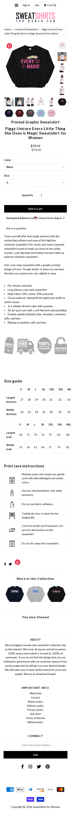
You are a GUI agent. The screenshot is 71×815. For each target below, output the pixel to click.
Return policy (35, 701)
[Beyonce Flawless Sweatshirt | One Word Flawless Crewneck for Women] (56, 602)
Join (37, 5)
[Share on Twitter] (10, 564)
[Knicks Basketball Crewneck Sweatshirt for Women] (35, 602)
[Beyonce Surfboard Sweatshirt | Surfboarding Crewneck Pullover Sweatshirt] (14, 602)
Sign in (26, 5)
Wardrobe (35, 693)
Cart (51, 5)
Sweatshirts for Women (46, 806)
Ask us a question (16, 228)
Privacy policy (35, 709)
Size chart (35, 713)
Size (6, 175)
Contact (35, 697)
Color (7, 160)
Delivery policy (35, 705)
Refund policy (35, 722)
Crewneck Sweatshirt (26, 29)
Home (8, 29)
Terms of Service (35, 718)
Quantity (27, 195)
